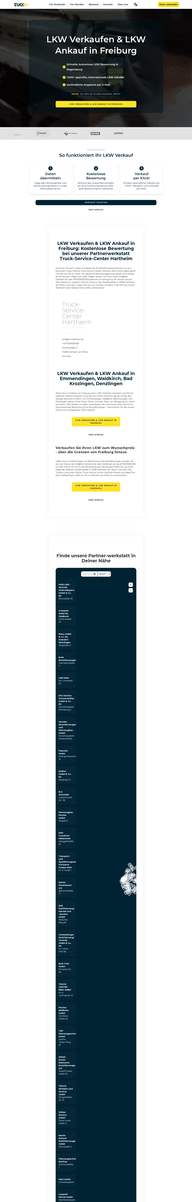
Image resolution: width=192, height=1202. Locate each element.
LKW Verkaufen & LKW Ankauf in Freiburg (96, 104)
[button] (135, 4)
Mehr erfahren (96, 209)
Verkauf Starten (96, 202)
